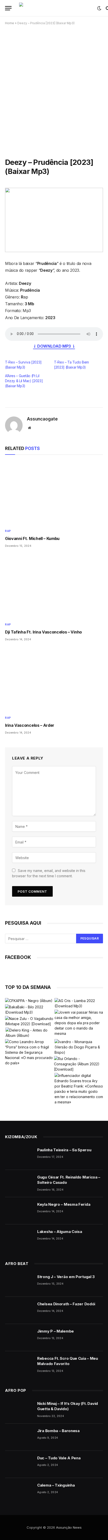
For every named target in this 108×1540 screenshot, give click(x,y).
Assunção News (69, 1527)
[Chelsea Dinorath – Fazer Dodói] (19, 1310)
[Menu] (8, 8)
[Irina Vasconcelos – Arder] (54, 680)
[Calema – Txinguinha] (19, 1491)
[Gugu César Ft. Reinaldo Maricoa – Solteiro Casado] (19, 1183)
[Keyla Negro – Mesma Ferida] (19, 1210)
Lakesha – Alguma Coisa (59, 1231)
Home (9, 23)
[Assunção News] (55, 8)
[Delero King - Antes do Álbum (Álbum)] (30, 1033)
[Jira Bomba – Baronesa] (19, 1437)
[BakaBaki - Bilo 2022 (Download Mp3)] (29, 1009)
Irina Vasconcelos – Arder (29, 725)
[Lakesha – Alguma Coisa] (19, 1238)
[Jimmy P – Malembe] (19, 1337)
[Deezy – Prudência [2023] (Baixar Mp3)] (54, 220)
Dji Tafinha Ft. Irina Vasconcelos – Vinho (43, 632)
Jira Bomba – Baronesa (58, 1430)
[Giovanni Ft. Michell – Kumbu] (54, 493)
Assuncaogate (42, 418)
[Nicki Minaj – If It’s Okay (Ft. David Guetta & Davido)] (19, 1410)
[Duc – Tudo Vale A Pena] (19, 1464)
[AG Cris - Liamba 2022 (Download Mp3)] (79, 1003)
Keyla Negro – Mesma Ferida (63, 1204)
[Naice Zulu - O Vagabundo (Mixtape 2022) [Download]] (29, 1021)
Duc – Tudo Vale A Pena (58, 1458)
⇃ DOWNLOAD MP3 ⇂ (54, 346)
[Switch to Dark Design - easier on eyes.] (99, 8)
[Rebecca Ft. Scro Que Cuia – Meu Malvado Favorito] (19, 1364)
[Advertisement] (54, 88)
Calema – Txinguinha (56, 1485)
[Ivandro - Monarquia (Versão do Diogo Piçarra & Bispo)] (79, 1047)
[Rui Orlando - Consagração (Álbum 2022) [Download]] (78, 1064)
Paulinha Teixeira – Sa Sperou (64, 1150)
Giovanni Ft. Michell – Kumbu (32, 538)
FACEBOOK (18, 957)
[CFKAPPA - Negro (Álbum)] (28, 1000)
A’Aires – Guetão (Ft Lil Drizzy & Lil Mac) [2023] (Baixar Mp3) (24, 381)
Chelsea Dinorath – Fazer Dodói (66, 1304)
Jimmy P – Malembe (55, 1331)
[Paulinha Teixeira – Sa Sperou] (19, 1156)
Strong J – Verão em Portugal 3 (66, 1276)
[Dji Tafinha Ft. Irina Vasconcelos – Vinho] (54, 586)
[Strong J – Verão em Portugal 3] (19, 1283)
